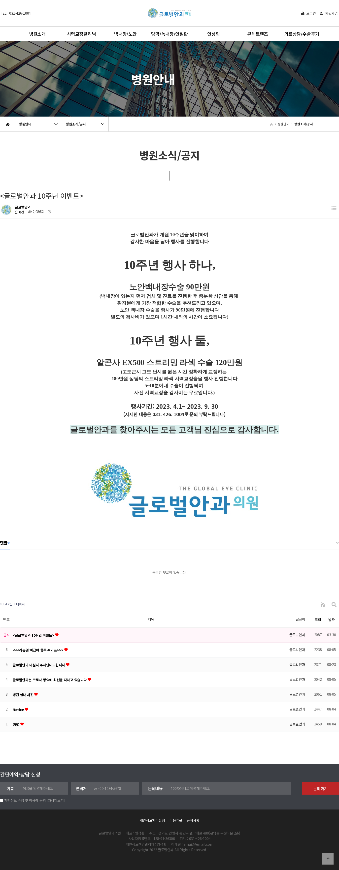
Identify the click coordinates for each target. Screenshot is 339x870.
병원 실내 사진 (23, 694)
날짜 (331, 619)
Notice (19, 709)
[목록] (334, 208)
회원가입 (331, 13)
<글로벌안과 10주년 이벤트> (34, 635)
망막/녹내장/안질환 (169, 34)
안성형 (213, 34)
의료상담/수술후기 (301, 34)
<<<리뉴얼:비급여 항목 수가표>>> (38, 650)
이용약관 (176, 820)
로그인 (310, 13)
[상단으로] (328, 859)
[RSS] (323, 604)
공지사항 (193, 820)
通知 (16, 724)
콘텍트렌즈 (257, 34)
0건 (21, 212)
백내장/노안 (125, 34)
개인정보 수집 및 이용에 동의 (25, 800)
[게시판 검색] (334, 604)
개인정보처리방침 (152, 820)
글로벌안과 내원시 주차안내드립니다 (39, 664)
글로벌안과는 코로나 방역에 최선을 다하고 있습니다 (50, 679)
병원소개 (37, 34)
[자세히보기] (56, 800)
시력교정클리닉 (81, 34)
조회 (318, 619)
